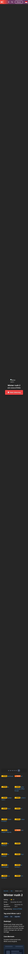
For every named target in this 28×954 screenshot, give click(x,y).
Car (11, 916)
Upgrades (17, 916)
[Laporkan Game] (18, 770)
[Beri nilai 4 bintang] (14, 770)
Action (6, 916)
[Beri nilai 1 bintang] (8, 770)
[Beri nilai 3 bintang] (12, 770)
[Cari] (12, 2)
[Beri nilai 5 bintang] (16, 770)
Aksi (12, 891)
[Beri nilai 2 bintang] (10, 770)
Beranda (6, 891)
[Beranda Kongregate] (2, 2)
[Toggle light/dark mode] (8, 2)
